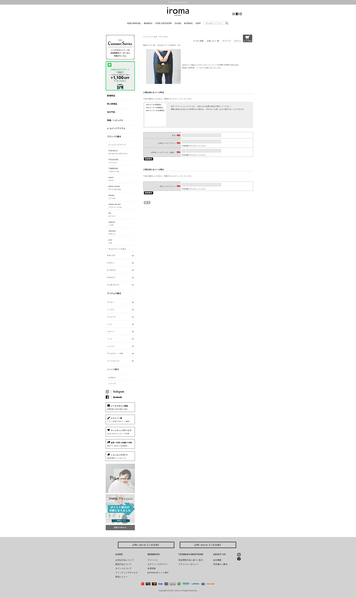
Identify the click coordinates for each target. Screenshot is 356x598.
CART (198, 23)
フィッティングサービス (126, 572)
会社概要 (217, 559)
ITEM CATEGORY (163, 23)
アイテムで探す (114, 293)
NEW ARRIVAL (134, 23)
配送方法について (123, 564)
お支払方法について (124, 559)
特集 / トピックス (115, 120)
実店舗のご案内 (220, 564)
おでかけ (111, 377)
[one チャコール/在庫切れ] (155, 110)
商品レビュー (121, 576)
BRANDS (148, 23)
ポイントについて (123, 568)
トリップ (111, 383)
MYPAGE (188, 23)
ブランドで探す (114, 136)
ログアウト (163, 564)
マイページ (226, 41)
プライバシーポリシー (188, 564)
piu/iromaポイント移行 (158, 572)
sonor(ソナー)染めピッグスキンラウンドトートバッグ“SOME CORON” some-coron (210, 65)
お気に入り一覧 (213, 41)
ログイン (237, 41)
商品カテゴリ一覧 (149, 45)
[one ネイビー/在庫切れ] (155, 107)
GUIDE (178, 23)
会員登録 (152, 568)
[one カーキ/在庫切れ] (155, 104)
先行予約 (111, 111)
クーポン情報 (198, 41)
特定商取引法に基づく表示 (190, 559)
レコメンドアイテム (116, 128)
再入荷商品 (112, 103)
